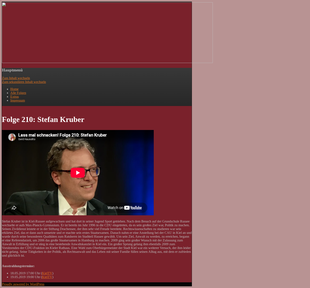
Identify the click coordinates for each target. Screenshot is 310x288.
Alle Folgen (18, 93)
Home (14, 89)
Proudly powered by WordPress (23, 284)
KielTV (47, 273)
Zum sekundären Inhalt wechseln (24, 82)
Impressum (17, 100)
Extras (14, 96)
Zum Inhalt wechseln (16, 78)
